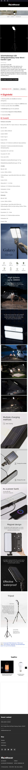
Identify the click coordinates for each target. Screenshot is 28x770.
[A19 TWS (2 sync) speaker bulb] (20, 667)
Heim (8, 16)
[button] (27, 38)
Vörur (12, 16)
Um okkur (3, 760)
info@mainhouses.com (6, 730)
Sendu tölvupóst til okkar (10, 79)
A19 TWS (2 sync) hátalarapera (20, 675)
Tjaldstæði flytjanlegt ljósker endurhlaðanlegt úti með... (7, 675)
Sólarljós (18, 16)
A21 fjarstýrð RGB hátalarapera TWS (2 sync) (13, 643)
